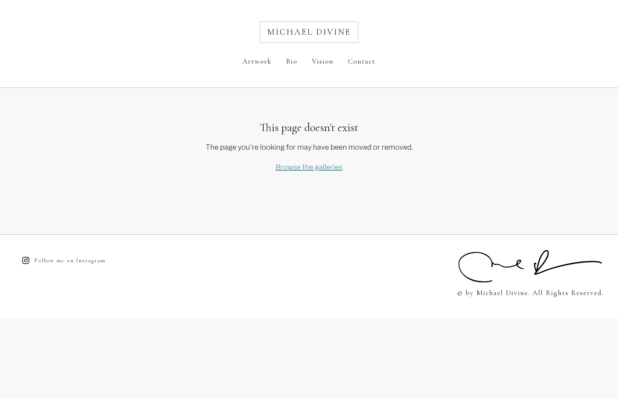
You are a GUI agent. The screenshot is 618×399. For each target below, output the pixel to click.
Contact (362, 61)
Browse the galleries (309, 167)
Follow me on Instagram (70, 260)
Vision (323, 61)
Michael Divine (309, 32)
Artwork (257, 61)
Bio (292, 61)
